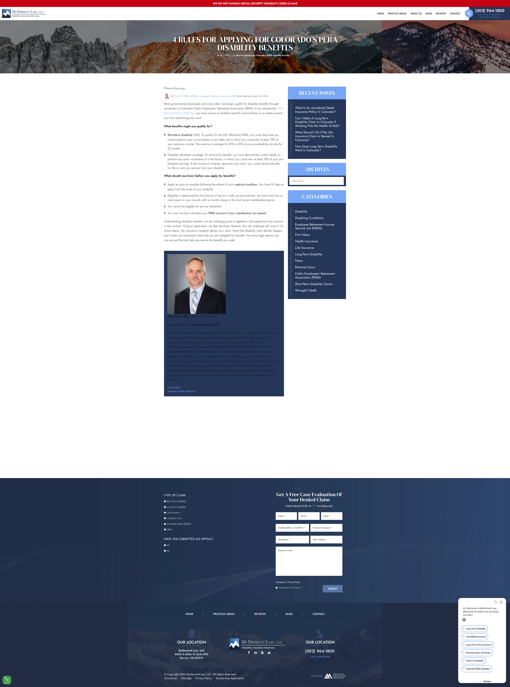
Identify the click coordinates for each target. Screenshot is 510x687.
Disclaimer (280, 582)
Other (169, 529)
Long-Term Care (174, 518)
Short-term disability (180, 135)
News (299, 261)
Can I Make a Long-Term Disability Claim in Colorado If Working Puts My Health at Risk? (317, 122)
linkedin (181, 391)
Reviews (441, 13)
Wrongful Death (306, 290)
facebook (172, 391)
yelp (188, 391)
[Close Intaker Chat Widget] (501, 602)
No (168, 550)
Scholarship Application (230, 678)
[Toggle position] (496, 602)
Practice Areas (397, 13)
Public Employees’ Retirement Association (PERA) (216, 96)
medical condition (246, 184)
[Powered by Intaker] (487, 681)
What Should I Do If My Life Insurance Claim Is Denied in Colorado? (314, 136)
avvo (193, 391)
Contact (455, 13)
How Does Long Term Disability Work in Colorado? (316, 148)
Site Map (186, 678)
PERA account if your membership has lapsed (237, 213)
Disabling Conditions (309, 218)
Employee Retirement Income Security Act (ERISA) (314, 226)
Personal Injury (305, 267)
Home (380, 13)
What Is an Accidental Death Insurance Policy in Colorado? (315, 110)
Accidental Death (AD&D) (178, 524)
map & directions (320, 657)
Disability (301, 211)
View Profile (173, 387)
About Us (416, 13)
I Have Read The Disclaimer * (290, 587)
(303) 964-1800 (489, 11)
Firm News (302, 235)
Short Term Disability (176, 501)
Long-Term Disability (308, 254)
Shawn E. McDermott (183, 95)
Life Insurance (304, 248)
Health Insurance (306, 241)
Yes (168, 545)
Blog (429, 13)
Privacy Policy (294, 582)
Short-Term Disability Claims (314, 284)
